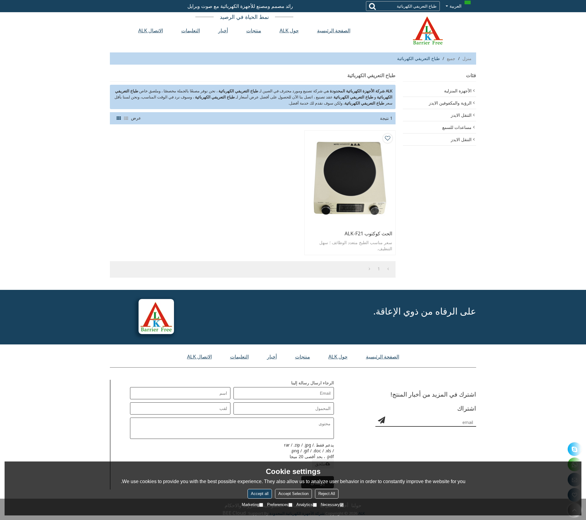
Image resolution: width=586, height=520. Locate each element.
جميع (451, 58)
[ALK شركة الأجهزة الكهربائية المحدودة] (427, 30)
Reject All (326, 493)
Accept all (260, 493)
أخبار (223, 30)
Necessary (330, 504)
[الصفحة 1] (388, 268)
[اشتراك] (381, 420)
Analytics (304, 504)
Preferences (277, 504)
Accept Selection (293, 493)
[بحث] (372, 6)
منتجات (253, 30)
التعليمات (190, 30)
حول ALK (289, 30)
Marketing (250, 504)
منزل (467, 58)
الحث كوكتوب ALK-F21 (368, 233)
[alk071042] (574, 449)
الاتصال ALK (150, 30)
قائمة (126, 118)
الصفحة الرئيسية (333, 30)
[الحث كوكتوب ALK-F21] (350, 179)
